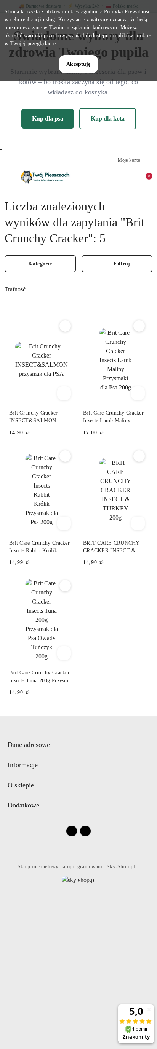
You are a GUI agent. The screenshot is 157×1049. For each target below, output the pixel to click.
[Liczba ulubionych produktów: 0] (127, 177)
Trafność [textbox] (15, 289)
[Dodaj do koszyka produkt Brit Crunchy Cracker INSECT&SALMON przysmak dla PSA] (64, 393)
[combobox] (78, 289)
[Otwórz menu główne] (9, 177)
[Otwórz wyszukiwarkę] (111, 177)
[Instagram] (85, 831)
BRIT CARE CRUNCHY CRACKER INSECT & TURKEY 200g (111, 547)
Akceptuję (78, 64)
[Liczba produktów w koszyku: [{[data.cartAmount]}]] (143, 177)
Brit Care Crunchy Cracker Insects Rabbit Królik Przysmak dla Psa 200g (39, 547)
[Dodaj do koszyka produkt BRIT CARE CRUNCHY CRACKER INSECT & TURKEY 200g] (138, 523)
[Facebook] (71, 831)
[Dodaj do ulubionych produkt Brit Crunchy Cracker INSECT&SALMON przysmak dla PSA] (65, 326)
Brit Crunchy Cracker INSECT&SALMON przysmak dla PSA (33, 417)
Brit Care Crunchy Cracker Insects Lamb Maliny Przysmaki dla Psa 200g (113, 417)
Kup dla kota (108, 118)
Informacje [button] (23, 765)
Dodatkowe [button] (23, 805)
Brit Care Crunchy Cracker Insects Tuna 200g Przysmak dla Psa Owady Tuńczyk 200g (41, 677)
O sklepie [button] (21, 785)
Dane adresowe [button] (29, 745)
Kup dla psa (47, 118)
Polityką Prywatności (128, 11)
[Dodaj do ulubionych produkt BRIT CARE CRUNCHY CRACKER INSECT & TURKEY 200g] (139, 456)
